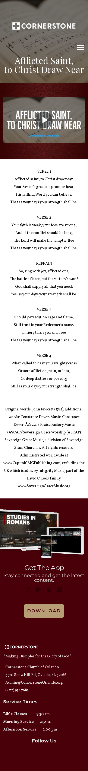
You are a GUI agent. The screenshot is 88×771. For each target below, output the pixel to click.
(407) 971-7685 (17, 690)
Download (44, 610)
